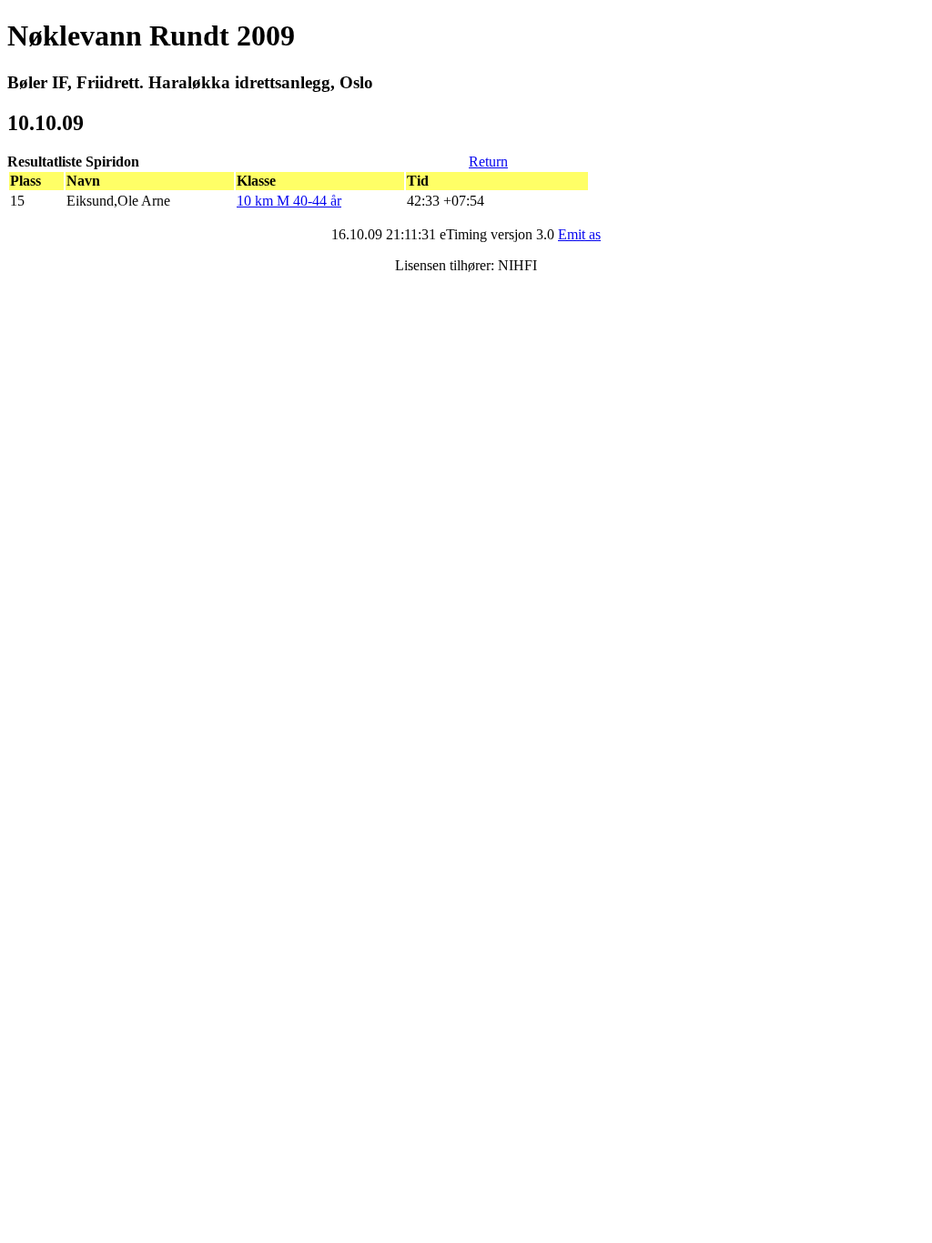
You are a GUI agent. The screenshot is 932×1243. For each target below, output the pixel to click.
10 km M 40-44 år (289, 200)
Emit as (579, 234)
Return (488, 161)
